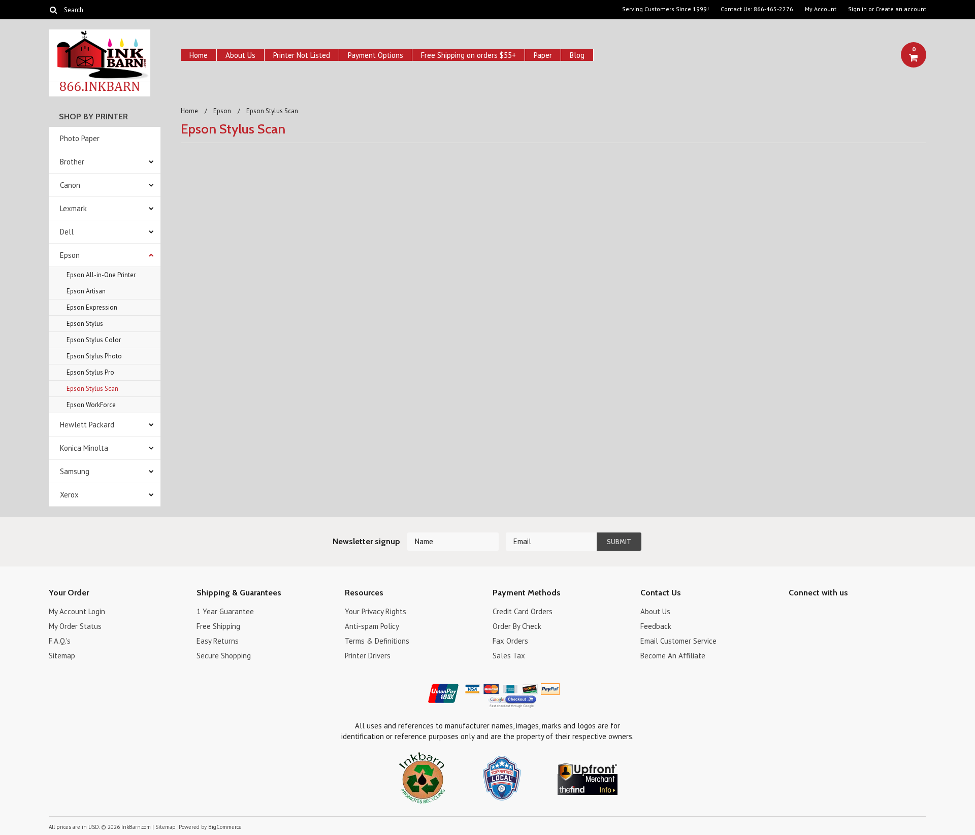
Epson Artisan (86, 291)
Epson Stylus (85, 323)
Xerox (69, 494)
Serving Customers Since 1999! (665, 9)
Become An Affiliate (672, 655)
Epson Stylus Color (94, 340)
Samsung (74, 471)
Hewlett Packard (87, 424)
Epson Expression (92, 307)
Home (198, 55)
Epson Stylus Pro (90, 372)
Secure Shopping (224, 655)
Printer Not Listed (301, 55)
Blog (577, 55)
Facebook (795, 613)
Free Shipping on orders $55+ (468, 55)
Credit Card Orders (522, 611)
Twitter (812, 613)
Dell (67, 232)
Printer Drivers (368, 655)
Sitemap (62, 655)
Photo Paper (80, 138)
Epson (70, 255)
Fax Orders (510, 641)
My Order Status (75, 626)
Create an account (900, 9)
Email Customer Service (678, 641)
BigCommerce (225, 826)
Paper (543, 55)
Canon (70, 185)
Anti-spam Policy (372, 626)
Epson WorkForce (91, 404)
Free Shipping (218, 626)
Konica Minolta (84, 448)
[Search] (53, 9)
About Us (240, 55)
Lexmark (73, 208)
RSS (848, 613)
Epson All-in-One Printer (101, 275)
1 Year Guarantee (225, 611)
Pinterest (830, 613)
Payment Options (375, 55)
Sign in (857, 9)
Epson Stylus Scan (92, 388)
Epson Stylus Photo (94, 356)
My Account (820, 9)
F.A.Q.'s (60, 641)
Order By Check (517, 626)
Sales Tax (509, 655)
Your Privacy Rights (375, 611)
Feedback (655, 626)
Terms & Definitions (377, 641)
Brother (72, 161)
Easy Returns (218, 641)
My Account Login (77, 611)
